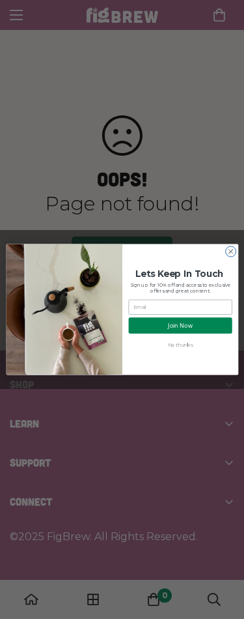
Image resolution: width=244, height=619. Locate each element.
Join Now (180, 325)
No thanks (179, 345)
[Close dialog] (230, 251)
